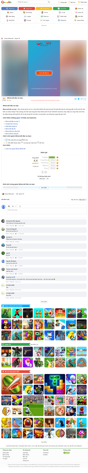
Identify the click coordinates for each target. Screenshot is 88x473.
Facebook (45, 452)
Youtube (45, 454)
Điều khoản (26, 454)
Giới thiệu (25, 452)
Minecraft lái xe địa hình (12, 131)
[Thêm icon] (8, 206)
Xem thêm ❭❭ (34, 344)
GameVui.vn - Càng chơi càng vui (6, 2)
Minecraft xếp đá (10, 129)
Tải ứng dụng (6, 456)
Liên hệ (25, 458)
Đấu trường (6, 454)
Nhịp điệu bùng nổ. (11, 126)
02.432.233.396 (66, 464)
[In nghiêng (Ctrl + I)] (15, 206)
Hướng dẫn (63, 2)
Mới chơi (73, 2)
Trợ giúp (5, 458)
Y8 (47, 178)
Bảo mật (25, 456)
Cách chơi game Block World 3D (15, 149)
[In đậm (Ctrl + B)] (12, 206)
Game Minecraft (9, 38)
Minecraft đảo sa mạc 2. (12, 121)
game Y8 (19, 118)
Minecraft (42, 178)
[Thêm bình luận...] (47, 211)
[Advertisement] (44, 30)
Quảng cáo (26, 460)
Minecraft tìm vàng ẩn (11, 133)
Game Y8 (17, 38)
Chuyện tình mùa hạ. (11, 124)
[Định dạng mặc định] (19, 206)
